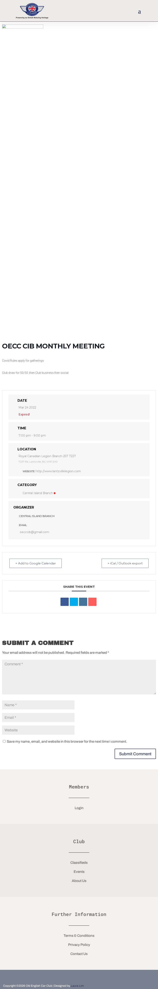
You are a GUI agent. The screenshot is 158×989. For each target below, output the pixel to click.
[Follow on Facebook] (65, 976)
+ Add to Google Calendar (35, 563)
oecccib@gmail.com (34, 532)
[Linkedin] (83, 602)
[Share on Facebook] (64, 602)
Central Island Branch (38, 493)
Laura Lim (77, 985)
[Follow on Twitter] (79, 976)
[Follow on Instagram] (93, 976)
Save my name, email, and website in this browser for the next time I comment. (67, 742)
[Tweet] (74, 602)
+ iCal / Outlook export (125, 563)
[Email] (92, 602)
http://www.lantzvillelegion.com (58, 471)
